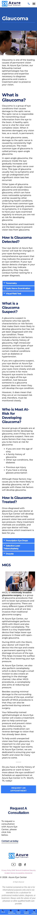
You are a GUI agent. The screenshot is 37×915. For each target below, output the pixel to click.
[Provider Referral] (26, 910)
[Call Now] (29, 4)
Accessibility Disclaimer (24, 873)
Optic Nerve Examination (18, 288)
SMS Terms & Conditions (20, 870)
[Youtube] (13, 864)
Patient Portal (18, 912)
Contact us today (9, 841)
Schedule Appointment (11, 912)
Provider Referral (26, 912)
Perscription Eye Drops (17, 540)
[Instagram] (20, 864)
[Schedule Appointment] (11, 910)
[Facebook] (25, 864)
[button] (34, 4)
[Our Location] (34, 910)
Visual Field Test (13, 293)
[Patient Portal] (18, 910)
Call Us (3, 912)
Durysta (10, 553)
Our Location (34, 912)
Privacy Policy (6, 870)
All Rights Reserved (18, 882)
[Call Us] (3, 910)
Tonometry (11, 283)
